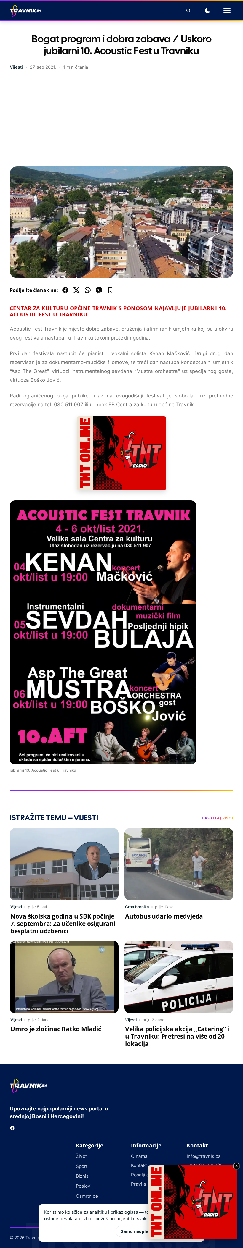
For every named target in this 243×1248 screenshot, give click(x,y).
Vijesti (16, 66)
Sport (81, 1166)
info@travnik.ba (204, 1156)
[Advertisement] (121, 119)
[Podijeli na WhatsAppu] (87, 290)
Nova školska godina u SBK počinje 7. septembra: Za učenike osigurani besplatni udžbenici (63, 923)
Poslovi (84, 1186)
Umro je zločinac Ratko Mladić (55, 1029)
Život (81, 1156)
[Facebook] (12, 1128)
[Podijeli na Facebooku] (65, 290)
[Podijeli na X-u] (76, 290)
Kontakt (139, 1165)
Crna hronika (137, 906)
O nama (139, 1156)
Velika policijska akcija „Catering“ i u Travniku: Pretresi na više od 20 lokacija (177, 1036)
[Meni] (227, 10)
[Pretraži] (188, 10)
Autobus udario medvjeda (164, 916)
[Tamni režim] (207, 10)
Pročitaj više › (217, 817)
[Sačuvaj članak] (110, 290)
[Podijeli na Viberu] (99, 290)
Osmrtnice (87, 1196)
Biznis (82, 1176)
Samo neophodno (139, 1231)
